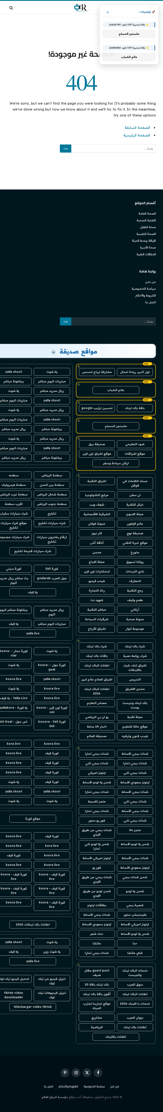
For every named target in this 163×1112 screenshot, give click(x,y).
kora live (52, 846)
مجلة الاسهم (134, 514)
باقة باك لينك (135, 408)
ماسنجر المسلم (116, 426)
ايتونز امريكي (97, 773)
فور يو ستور (96, 820)
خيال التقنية (134, 504)
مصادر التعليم (97, 703)
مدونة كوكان (96, 524)
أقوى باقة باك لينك (97, 994)
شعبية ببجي (134, 905)
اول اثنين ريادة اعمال (135, 372)
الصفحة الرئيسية (136, 135)
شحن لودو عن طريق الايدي (97, 893)
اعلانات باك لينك (135, 1027)
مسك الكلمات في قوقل (135, 483)
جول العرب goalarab (52, 578)
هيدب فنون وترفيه (135, 736)
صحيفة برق (97, 444)
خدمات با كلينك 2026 (135, 1003)
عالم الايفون (135, 524)
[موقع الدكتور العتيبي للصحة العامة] (81, 8)
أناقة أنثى (97, 543)
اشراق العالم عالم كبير (96, 679)
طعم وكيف (135, 600)
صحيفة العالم (97, 736)
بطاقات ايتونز (96, 905)
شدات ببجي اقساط (135, 754)
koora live (52, 688)
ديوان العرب (135, 1017)
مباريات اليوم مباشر (52, 381)
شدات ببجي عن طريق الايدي (97, 832)
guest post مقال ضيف (96, 973)
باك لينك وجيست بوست (134, 705)
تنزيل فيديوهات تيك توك (52, 995)
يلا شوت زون (51, 952)
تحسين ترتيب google (96, 408)
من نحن (150, 282)
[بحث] (11, 8)
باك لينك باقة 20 (97, 984)
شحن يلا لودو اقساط (97, 782)
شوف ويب (96, 504)
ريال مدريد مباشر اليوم (52, 612)
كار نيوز (96, 533)
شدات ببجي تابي (96, 763)
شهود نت (96, 600)
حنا (135, 943)
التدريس (135, 679)
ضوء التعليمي (135, 444)
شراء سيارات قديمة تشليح (32, 551)
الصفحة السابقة (137, 127)
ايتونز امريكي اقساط (97, 858)
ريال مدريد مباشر (52, 391)
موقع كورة (32, 818)
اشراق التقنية (96, 481)
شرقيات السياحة (96, 619)
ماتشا (97, 943)
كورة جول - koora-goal (52, 667)
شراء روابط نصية (135, 656)
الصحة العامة (147, 213)
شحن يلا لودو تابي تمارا (96, 846)
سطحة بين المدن (52, 485)
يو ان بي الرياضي (96, 717)
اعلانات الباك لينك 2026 (96, 691)
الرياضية (97, 1027)
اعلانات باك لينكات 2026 (33, 924)
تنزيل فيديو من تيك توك (52, 981)
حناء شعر (96, 934)
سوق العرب (135, 984)
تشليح (52, 513)
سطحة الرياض (51, 475)
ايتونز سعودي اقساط (134, 782)
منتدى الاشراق (135, 689)
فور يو (96, 867)
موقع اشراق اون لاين (97, 454)
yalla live (32, 633)
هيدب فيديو (97, 581)
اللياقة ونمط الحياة (144, 241)
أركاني (135, 609)
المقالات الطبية (146, 254)
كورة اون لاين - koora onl (52, 710)
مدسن (96, 552)
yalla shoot (51, 400)
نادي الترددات (135, 571)
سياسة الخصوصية (144, 288)
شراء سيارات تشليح (52, 523)
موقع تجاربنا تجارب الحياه (97, 1006)
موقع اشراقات (135, 454)
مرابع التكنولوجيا (96, 495)
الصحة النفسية (146, 234)
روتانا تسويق (135, 562)
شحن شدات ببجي (134, 877)
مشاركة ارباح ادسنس (97, 372)
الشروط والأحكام (145, 295)
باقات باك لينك (97, 656)
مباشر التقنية (96, 609)
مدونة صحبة (135, 619)
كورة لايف (52, 753)
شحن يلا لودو (135, 891)
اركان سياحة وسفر (116, 463)
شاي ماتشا (135, 953)
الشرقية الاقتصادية (96, 514)
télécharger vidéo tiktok (33, 1007)
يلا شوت (51, 372)
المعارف (135, 581)
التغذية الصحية (146, 220)
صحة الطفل (148, 227)
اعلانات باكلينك (115, 1037)
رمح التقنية (135, 590)
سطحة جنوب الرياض (52, 504)
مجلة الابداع (97, 562)
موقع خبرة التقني (135, 543)
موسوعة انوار (135, 629)
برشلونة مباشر (52, 429)
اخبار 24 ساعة (97, 726)
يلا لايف (33, 592)
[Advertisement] (81, 30)
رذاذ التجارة (97, 590)
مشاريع (96, 1017)
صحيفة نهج (135, 533)
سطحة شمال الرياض (52, 494)
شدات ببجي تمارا (97, 754)
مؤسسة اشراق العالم (55, 1097)
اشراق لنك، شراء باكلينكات (134, 667)
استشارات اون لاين (97, 571)
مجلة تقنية (135, 717)
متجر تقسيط (97, 801)
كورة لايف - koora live (52, 876)
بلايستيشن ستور (135, 915)
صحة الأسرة (148, 247)
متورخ (135, 552)
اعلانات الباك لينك (96, 665)
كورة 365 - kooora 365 (52, 724)
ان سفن (135, 495)
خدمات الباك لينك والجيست (135, 973)
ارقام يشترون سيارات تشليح (52, 539)
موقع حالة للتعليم (135, 726)
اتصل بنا (150, 302)
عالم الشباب (115, 390)
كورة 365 (51, 569)
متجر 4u (135, 830)
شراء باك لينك (135, 646)
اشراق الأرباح (97, 629)
